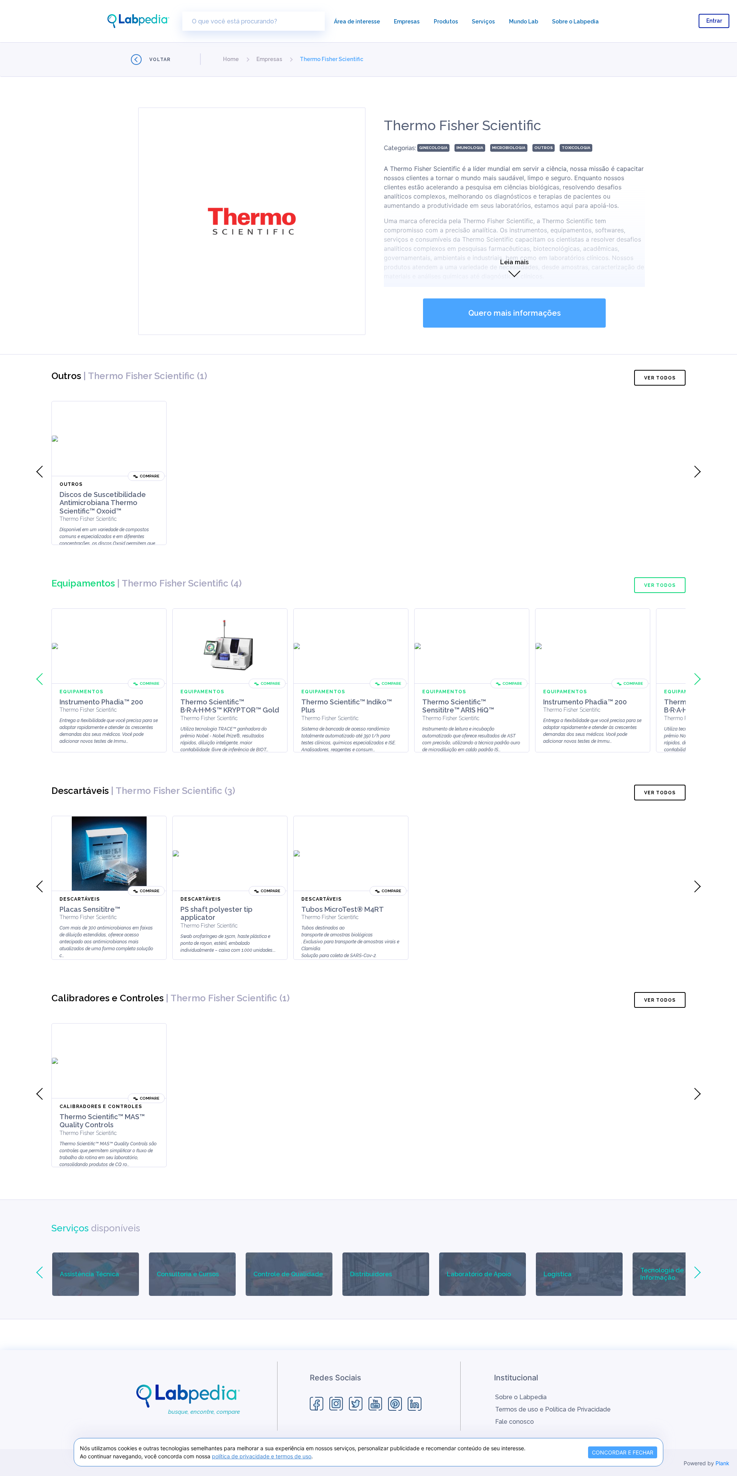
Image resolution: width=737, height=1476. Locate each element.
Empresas (407, 21)
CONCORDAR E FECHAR (622, 1452)
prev (42, 471)
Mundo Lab (523, 21)
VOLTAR (159, 59)
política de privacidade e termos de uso (261, 1456)
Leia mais (514, 262)
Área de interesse (357, 21)
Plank (722, 1463)
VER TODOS (660, 378)
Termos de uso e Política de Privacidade (553, 1409)
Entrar (714, 21)
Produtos (446, 21)
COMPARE (149, 476)
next (695, 471)
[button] (231, 59)
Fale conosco (514, 1421)
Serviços (483, 21)
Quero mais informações (514, 313)
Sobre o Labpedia (575, 21)
